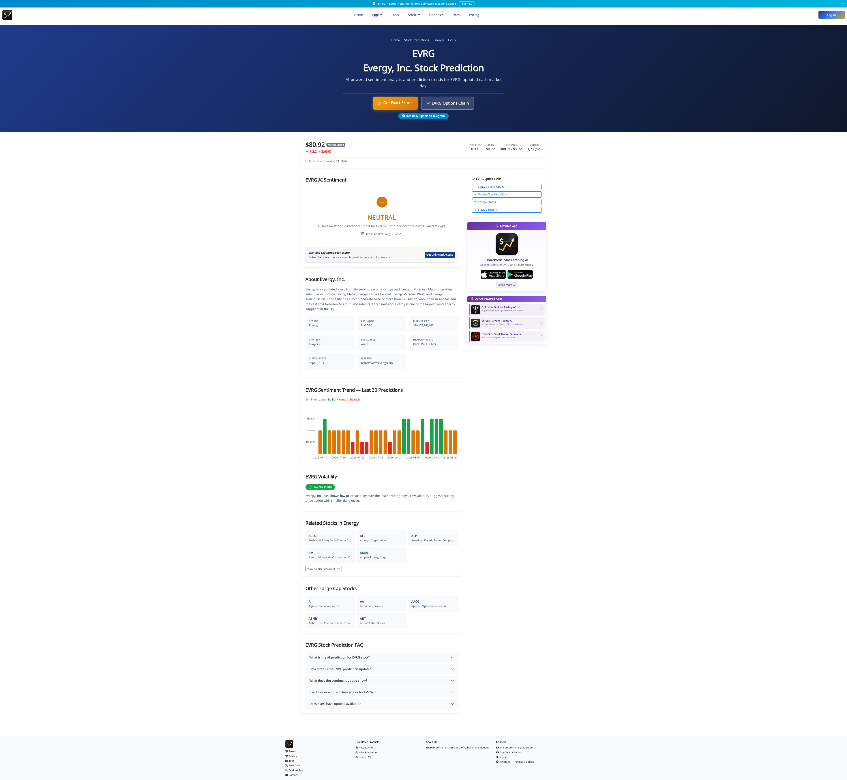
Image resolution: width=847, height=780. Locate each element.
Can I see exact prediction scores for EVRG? (341, 692)
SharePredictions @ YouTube (516, 747)
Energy (438, 40)
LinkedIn (504, 757)
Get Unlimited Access (439, 254)
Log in (831, 15)
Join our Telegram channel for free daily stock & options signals (424, 4)
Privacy (293, 756)
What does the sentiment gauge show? (338, 680)
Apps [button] (376, 15)
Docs (456, 15)
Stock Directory (487, 209)
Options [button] (435, 15)
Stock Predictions (416, 40)
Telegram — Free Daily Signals (516, 761)
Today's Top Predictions (493, 194)
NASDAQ (367, 325)
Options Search (297, 770)
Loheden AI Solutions (476, 747)
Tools (395, 15)
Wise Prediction (368, 752)
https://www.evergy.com (377, 363)
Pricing (474, 15)
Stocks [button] (412, 15)
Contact (293, 774)
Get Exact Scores (398, 102)
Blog (291, 760)
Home (358, 15)
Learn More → (507, 285)
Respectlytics (366, 747)
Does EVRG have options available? (335, 703)
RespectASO (366, 757)
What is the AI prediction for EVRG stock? (339, 657)
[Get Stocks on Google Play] (520, 274)
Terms (292, 751)
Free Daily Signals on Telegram (425, 116)
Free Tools (294, 765)
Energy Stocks (487, 202)
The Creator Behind (511, 752)
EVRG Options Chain (450, 103)
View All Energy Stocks (321, 569)
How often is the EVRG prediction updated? (341, 669)
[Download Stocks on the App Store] (493, 274)
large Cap (315, 344)
